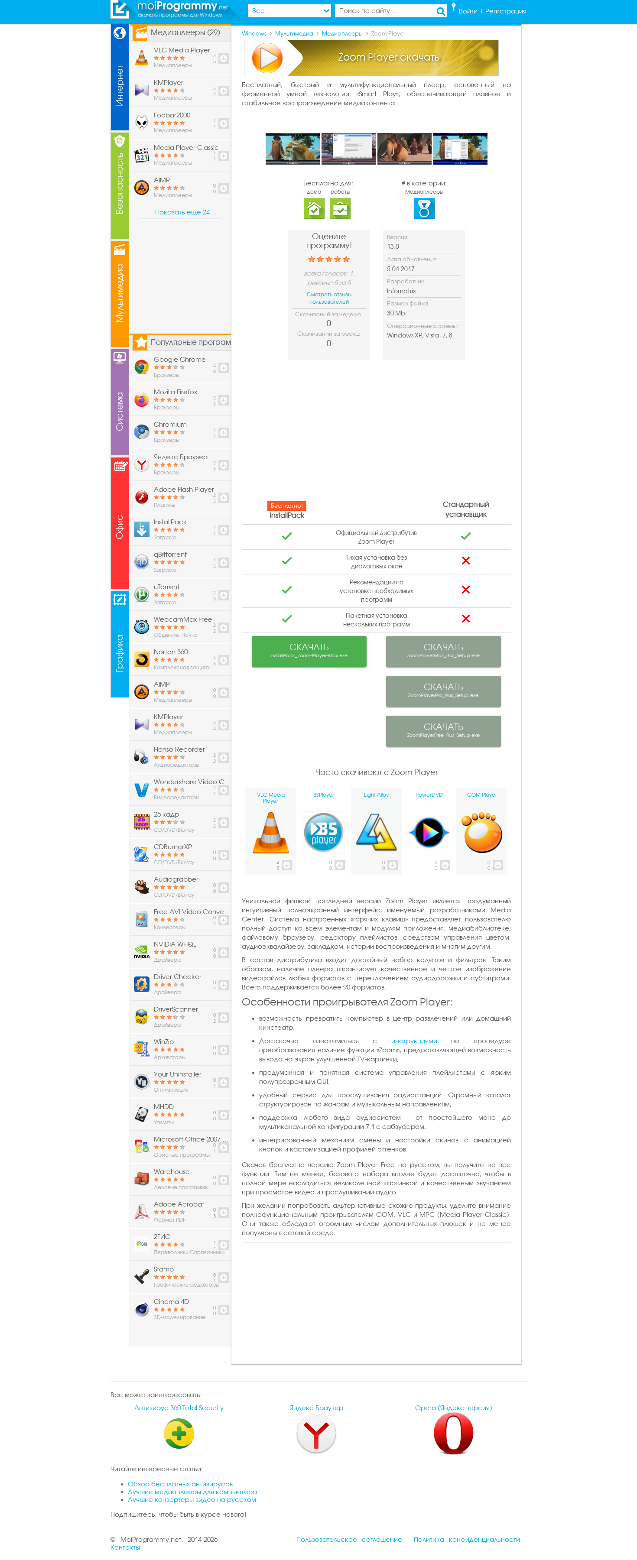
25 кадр (166, 814)
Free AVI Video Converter (192, 912)
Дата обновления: (413, 259)
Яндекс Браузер (181, 457)
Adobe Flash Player (184, 489)
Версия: (398, 237)
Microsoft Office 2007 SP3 (192, 1139)
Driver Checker (178, 977)
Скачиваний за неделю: (329, 314)
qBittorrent (170, 554)
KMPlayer (168, 83)
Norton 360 (171, 652)
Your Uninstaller (178, 1074)
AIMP (162, 180)
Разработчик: (406, 281)
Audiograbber (176, 879)
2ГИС (162, 1237)
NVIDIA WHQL (175, 944)
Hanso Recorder (179, 749)
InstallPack (170, 522)
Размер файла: (408, 303)
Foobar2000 (172, 115)
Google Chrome (180, 359)
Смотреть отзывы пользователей (329, 298)
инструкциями (414, 1041)
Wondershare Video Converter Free (192, 782)
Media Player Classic (186, 148)
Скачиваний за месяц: (329, 334)
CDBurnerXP (173, 847)
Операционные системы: (422, 326)
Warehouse (172, 1172)
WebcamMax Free (183, 619)
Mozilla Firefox (175, 392)
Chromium (170, 424)
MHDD (164, 1107)
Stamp (164, 1269)
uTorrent (166, 587)
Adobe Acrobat (179, 1204)
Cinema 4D (171, 1302)
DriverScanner (176, 1009)
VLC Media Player (182, 50)
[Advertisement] (376, 433)
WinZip (164, 1042)
